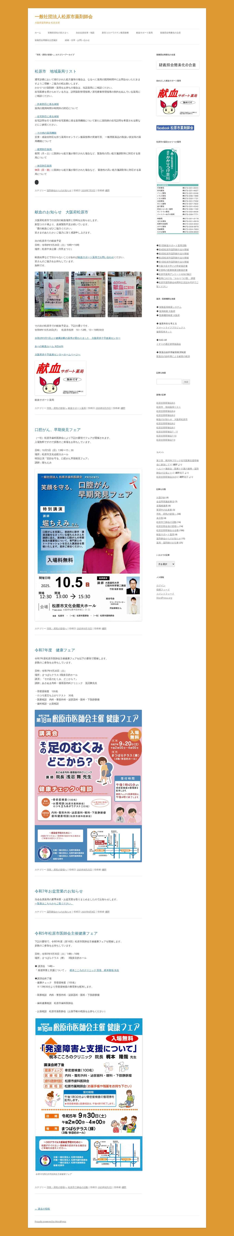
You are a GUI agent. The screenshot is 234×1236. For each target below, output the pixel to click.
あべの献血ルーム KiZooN (49, 346)
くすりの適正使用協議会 (168, 344)
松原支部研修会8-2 (165, 423)
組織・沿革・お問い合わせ (77, 40)
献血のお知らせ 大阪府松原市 (61, 211)
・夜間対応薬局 (43, 149)
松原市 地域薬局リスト (56, 71)
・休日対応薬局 (43, 165)
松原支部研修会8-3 (165, 415)
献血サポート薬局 (144, 32)
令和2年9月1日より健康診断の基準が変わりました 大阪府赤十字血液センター (77, 338)
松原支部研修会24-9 (166, 476)
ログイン (160, 585)
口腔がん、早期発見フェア (58, 429)
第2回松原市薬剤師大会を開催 (174, 257)
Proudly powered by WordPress (50, 1221)
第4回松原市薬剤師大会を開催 (174, 249)
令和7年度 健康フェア (55, 649)
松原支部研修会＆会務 (167, 530)
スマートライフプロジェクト (170, 327)
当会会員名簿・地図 (85, 32)
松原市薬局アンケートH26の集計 (175, 274)
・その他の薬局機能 (45, 132)
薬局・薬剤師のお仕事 (167, 542)
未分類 (159, 518)
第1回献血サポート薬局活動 (173, 245)
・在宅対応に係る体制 (47, 116)
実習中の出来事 (164, 509)
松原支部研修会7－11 (167, 431)
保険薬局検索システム (170, 307)
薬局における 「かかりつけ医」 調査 (177, 278)
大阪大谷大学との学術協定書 (173, 265)
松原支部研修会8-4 (165, 411)
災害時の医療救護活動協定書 (173, 270)
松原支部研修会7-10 (166, 435)
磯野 (107, 190)
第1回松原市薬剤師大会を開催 (174, 261)
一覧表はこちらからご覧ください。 (54, 903)
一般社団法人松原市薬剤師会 (64, 16)
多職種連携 (162, 505)
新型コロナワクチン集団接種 (115, 32)
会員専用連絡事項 (165, 501)
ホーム (38, 32)
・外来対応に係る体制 (47, 104)
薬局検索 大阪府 (167, 311)
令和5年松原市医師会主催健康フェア (66, 933)
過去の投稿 (42, 1208)
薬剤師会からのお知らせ (59, 190)
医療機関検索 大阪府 (169, 315)
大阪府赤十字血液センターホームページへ (57, 354)
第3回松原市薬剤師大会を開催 (174, 253)
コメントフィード (165, 593)
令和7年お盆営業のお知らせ (59, 891)
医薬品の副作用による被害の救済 (173, 356)
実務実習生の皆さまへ (58, 32)
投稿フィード (163, 589)
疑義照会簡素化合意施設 (46, 40)
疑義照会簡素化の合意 (170, 32)
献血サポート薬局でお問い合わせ (96, 257)
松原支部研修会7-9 (165, 439)
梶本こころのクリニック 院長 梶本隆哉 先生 (94, 970)
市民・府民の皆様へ (57, 408)
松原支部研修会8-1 (165, 427)
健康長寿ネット (164, 331)
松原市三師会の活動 (78, 1187)
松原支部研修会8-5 (165, 402)
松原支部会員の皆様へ (167, 526)
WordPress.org (164, 597)
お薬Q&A (160, 497)
